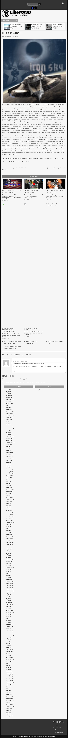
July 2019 (8, 503)
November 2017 (10, 542)
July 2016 (8, 571)
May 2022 (8, 446)
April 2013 (8, 645)
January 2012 (9, 675)
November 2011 (10, 678)
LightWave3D (23, 158)
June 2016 (8, 573)
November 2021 (10, 456)
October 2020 (9, 475)
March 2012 (9, 671)
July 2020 (8, 479)
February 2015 (10, 604)
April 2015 (8, 600)
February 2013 (10, 649)
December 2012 (10, 653)
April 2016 (8, 577)
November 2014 (10, 608)
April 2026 (8, 393)
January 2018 (9, 538)
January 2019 (9, 514)
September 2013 (10, 636)
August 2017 (9, 548)
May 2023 (8, 432)
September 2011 (10, 682)
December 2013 (10, 630)
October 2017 (9, 544)
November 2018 (10, 518)
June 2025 (8, 405)
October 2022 (9, 440)
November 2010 (10, 702)
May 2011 (8, 690)
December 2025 (10, 399)
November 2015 (10, 587)
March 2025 (9, 409)
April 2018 (8, 532)
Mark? (32, 158)
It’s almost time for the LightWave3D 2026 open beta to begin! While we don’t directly (33, 333)
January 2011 (9, 698)
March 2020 (9, 487)
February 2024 (10, 427)
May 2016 (8, 575)
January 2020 (9, 491)
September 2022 (10, 442)
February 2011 (9, 696)
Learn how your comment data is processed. (35, 382)
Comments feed (59, 729)
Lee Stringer (16, 158)
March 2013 (9, 647)
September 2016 (10, 567)
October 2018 (9, 520)
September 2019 (10, 499)
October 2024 (9, 417)
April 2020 (8, 485)
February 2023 (10, 436)
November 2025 (10, 401)
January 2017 (9, 561)
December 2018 (10, 516)
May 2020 (8, 483)
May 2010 (8, 714)
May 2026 (8, 391)
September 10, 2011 (11, 37)
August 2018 (9, 524)
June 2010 (8, 712)
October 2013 (9, 634)
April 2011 (8, 692)
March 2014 (9, 624)
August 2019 (9, 501)
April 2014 (8, 622)
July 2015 (8, 595)
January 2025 (9, 413)
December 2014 (10, 606)
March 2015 (9, 602)
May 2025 (8, 407)
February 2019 (10, 513)
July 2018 (8, 526)
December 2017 (10, 540)
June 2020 (8, 481)
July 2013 (8, 639)
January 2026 (9, 397)
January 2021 (9, 471)
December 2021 (10, 454)
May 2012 (8, 667)
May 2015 (8, 598)
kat (3, 37)
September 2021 (10, 458)
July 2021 (8, 462)
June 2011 (8, 688)
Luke (28, 158)
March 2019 (9, 511)
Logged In (24, 379)
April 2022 (8, 448)
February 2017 (10, 559)
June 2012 (8, 665)
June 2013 (8, 641)
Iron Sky (7, 158)
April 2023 (8, 434)
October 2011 (9, 680)
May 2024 (8, 421)
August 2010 (9, 708)
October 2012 (9, 657)
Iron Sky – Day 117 (24, 354)
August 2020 (9, 477)
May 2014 (8, 620)
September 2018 (10, 522)
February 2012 (10, 673)
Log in (38, 389)
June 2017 (8, 552)
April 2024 (8, 423)
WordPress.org (59, 732)
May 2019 (8, 507)
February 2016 (10, 581)
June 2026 (8, 389)
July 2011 (8, 686)
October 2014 (9, 610)
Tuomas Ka (46, 158)
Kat (11, 158)
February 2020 (10, 489)
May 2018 (8, 530)
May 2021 (8, 466)
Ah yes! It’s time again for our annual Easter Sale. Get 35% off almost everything (55, 196)
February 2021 (10, 470)
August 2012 (9, 661)
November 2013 (10, 632)
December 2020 (10, 473)
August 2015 (9, 593)
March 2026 (9, 395)
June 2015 (8, 596)
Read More (5, 200)
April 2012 (8, 669)
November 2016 (10, 565)
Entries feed (58, 727)
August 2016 (9, 569)
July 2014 (8, 616)
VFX (51, 158)
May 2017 (8, 554)
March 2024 (9, 425)
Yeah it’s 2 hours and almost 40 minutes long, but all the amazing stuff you (11, 335)
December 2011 (10, 677)
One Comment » (15, 161)
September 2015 (10, 591)
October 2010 (9, 704)
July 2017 (8, 550)
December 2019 (10, 493)
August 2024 (9, 419)
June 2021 (8, 464)
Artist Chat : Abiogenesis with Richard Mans (15, 168)
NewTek (36, 158)
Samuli (41, 158)
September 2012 (10, 659)
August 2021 (9, 460)
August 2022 (9, 444)
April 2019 (8, 509)
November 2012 (10, 655)
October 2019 (9, 497)
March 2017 (9, 557)
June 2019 (8, 505)
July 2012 (8, 663)
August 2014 (9, 614)
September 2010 (10, 706)
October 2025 (9, 403)
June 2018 (8, 528)
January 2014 (9, 628)
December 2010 (10, 700)
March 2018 (9, 534)
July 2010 (8, 710)
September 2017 (10, 546)
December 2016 (10, 563)
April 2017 (8, 556)
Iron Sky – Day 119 (59, 168)
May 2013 (8, 643)
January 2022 (9, 452)
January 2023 (9, 438)
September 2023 (10, 429)
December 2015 (10, 585)
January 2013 (9, 651)
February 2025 (10, 411)
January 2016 (9, 583)
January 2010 (9, 716)
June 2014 (8, 618)
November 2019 (10, 495)
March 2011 (9, 694)
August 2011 (9, 684)
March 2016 (9, 579)
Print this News (27, 161)
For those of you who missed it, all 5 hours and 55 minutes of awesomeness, (33, 196)
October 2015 (9, 589)
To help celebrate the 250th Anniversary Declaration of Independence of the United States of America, (11, 197)
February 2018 (10, 536)
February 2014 (10, 626)
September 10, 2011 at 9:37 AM (20, 361)
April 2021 (8, 468)
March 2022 (9, 450)
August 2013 (9, 638)
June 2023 (8, 431)
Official (4, 161)
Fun (58, 158)
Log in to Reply (17, 371)
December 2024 (10, 415)
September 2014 (10, 612)
